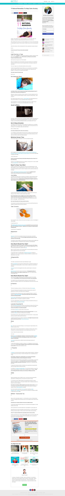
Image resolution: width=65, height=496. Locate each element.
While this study (13, 271)
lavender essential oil (17, 305)
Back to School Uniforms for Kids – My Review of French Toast (34, 453)
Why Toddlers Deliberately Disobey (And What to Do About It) (48, 45)
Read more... (44, 22)
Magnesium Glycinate (27, 252)
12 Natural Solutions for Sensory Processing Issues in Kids (25, 465)
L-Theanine (12, 352)
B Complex (33, 288)
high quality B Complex (20, 301)
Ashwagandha (15, 263)
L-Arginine (18, 390)
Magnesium (13, 236)
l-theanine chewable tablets (20, 368)
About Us (52, 1)
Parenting (25, 3)
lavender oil (17, 309)
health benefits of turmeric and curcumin (19, 225)
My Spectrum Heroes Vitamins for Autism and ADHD (15, 465)
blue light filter (15, 162)
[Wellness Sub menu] (36, 3)
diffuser (16, 312)
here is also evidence (18, 294)
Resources (45, 1)
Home (11, 6)
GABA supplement (20, 387)
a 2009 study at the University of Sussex (19, 171)
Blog (49, 1)
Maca (12, 325)
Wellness (34, 3)
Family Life (29, 3)
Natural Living (40, 3)
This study (12, 340)
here (26, 247)
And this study (13, 297)
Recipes (45, 3)
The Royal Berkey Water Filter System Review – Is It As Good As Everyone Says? (49, 48)
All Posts (24, 484)
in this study (23, 389)
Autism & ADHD (20, 3)
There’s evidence (26, 98)
